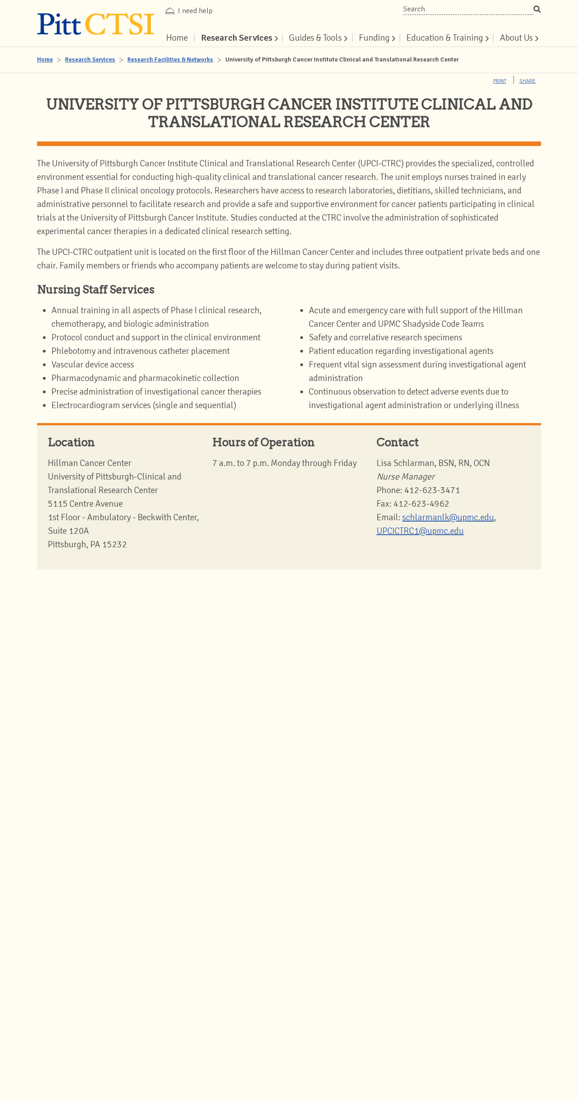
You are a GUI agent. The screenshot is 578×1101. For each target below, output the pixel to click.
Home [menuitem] (177, 37)
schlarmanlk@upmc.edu (448, 517)
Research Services (90, 59)
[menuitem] (238, 38)
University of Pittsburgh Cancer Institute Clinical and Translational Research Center (342, 59)
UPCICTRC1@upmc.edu (420, 530)
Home (45, 59)
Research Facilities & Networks (170, 59)
